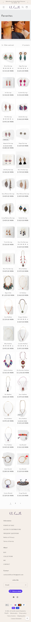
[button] (4, 7)
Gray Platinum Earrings (8, 193)
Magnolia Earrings (8, 143)
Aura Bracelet (22, 469)
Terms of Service (8, 541)
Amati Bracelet (8, 469)
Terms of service (11, 616)
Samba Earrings (23, 218)
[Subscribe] (25, 585)
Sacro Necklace (23, 394)
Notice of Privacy (8, 537)
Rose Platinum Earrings (23, 193)
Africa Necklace (23, 268)
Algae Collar (8, 292)
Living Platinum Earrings (8, 218)
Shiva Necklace (23, 418)
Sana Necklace (8, 418)
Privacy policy (22, 613)
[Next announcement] (28, 2)
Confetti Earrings (22, 92)
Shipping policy (21, 616)
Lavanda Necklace (23, 343)
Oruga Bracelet (23, 493)
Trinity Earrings (8, 242)
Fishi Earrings (8, 116)
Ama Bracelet (22, 444)
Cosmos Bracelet (8, 493)
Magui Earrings (23, 143)
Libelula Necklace (8, 370)
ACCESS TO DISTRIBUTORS (12, 529)
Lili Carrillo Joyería (14, 611)
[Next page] (20, 503)
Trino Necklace (8, 444)
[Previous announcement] (3, 2)
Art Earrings (8, 92)
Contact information (16, 618)
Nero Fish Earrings (23, 169)
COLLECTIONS (8, 556)
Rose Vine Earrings (8, 268)
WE (4, 560)
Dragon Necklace (22, 317)
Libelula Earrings (22, 116)
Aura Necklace (8, 317)
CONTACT (6, 564)
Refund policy (14, 613)
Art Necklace (23, 292)
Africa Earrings (8, 66)
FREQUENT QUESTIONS (11, 533)
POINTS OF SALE (8, 525)
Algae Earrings (23, 66)
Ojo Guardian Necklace (23, 370)
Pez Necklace (8, 394)
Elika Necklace (8, 343)
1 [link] (10, 503)
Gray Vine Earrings (23, 242)
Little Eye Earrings (8, 169)
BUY (4, 552)
